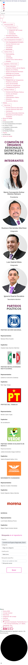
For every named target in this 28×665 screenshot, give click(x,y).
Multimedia (9, 49)
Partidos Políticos (9, 89)
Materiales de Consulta (12, 73)
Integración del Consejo (15, 30)
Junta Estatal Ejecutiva (12, 37)
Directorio (9, 99)
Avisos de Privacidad (12, 83)
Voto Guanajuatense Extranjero (13, 39)
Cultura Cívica (8, 51)
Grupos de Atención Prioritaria (14, 71)
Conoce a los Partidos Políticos (15, 92)
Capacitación (9, 95)
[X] (3, 7)
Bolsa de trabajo (7, 118)
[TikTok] (4, 11)
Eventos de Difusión (11, 94)
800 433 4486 (9, 627)
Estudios (8, 61)
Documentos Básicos (12, 101)
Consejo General (7, 613)
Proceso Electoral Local (12, 44)
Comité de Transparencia (13, 85)
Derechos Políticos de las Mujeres (15, 68)
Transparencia (8, 77)
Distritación (9, 111)
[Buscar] (2, 16)
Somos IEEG (6, 611)
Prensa (5, 102)
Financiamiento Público (12, 97)
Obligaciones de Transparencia (14, 80)
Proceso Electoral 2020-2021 (14, 109)
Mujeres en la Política (12, 70)
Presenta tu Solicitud (12, 82)
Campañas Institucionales (13, 75)
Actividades (9, 45)
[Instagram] (4, 9)
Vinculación (9, 47)
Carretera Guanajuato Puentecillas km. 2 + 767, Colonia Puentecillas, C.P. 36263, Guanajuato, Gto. (15, 623)
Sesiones (11, 32)
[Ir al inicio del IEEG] (13, 1)
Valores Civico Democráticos (14, 59)
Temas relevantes (11, 66)
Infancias (8, 56)
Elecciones (7, 105)
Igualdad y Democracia (10, 64)
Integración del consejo (9, 616)
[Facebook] (4, 3)
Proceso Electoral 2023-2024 (14, 107)
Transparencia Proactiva (13, 87)
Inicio (4, 22)
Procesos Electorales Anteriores (15, 113)
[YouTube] (4, 5)
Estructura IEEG (8, 24)
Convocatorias (10, 54)
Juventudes (9, 58)
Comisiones (12, 33)
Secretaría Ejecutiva (11, 35)
